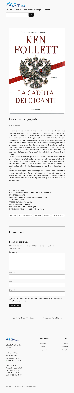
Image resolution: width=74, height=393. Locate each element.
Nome (12, 273)
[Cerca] (31, 15)
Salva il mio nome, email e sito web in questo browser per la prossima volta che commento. (36, 300)
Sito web (12, 290)
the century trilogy (58, 215)
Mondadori (38, 215)
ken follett (13, 215)
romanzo (46, 215)
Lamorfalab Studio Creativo (30, 386)
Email (11, 281)
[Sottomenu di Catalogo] (41, 9)
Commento (13, 252)
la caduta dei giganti (25, 215)
